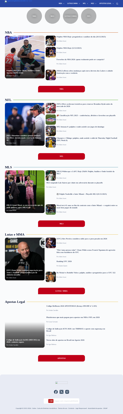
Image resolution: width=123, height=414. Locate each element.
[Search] (117, 4)
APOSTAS (61, 358)
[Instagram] (67, 392)
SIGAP (105, 408)
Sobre (34, 408)
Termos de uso (62, 408)
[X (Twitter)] (61, 392)
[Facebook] (56, 392)
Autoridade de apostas (95, 408)
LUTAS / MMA (61, 291)
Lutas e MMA (72, 3)
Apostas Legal (105, 3)
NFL (84, 3)
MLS (92, 3)
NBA (60, 3)
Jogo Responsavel (81, 408)
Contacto (71, 408)
